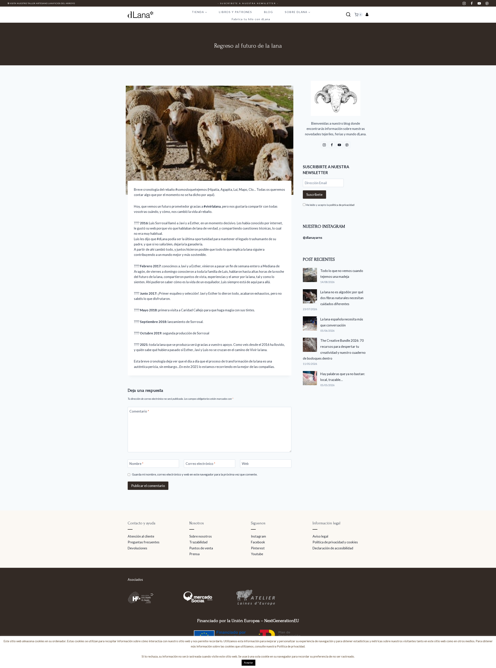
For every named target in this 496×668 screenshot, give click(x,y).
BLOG (268, 12)
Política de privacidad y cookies (335, 542)
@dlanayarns (312, 238)
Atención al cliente (141, 536)
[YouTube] (479, 3)
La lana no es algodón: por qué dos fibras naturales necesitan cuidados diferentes (341, 298)
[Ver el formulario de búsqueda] (348, 14)
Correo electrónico (200, 464)
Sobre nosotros (200, 536)
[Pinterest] (487, 3)
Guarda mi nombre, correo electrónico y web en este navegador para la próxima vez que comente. (194, 474)
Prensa (194, 554)
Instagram (258, 536)
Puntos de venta (201, 548)
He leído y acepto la (329, 204)
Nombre (136, 464)
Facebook (258, 542)
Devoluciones (137, 548)
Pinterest (258, 548)
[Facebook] (471, 3)
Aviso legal (320, 536)
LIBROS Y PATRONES (235, 12)
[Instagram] (464, 3)
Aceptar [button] (248, 662)
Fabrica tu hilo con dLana (251, 19)
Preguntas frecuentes (143, 542)
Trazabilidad (198, 542)
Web (245, 464)
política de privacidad (341, 204)
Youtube (257, 554)
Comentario (139, 411)
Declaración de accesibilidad (333, 548)
